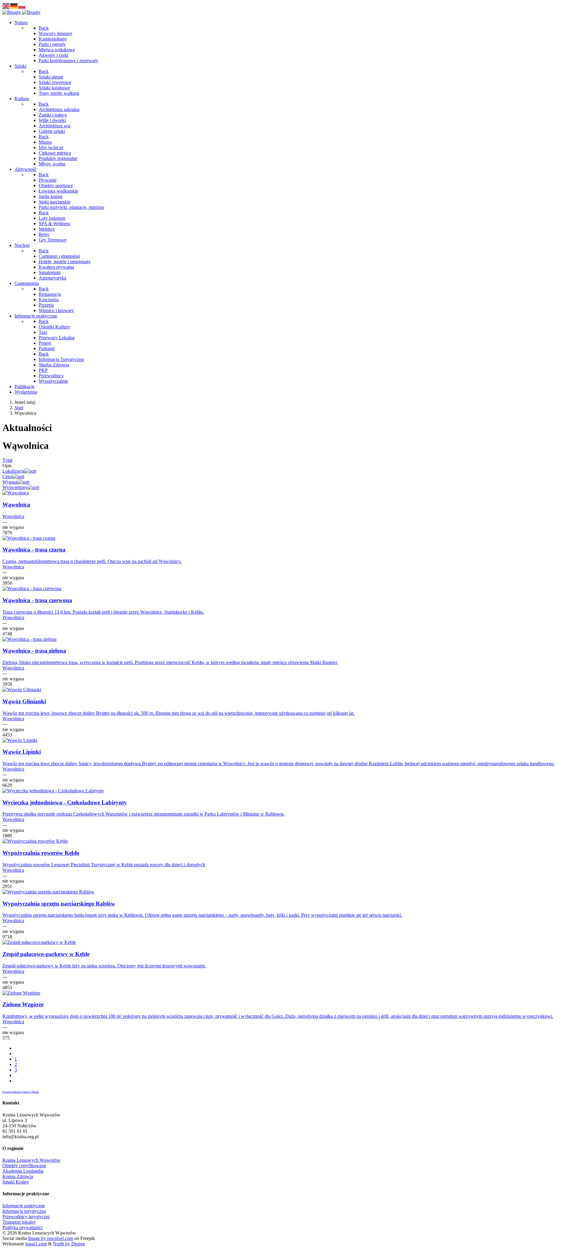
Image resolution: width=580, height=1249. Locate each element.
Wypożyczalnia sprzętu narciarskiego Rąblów (58, 903)
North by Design (69, 1243)
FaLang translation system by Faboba (20, 1092)
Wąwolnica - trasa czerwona (37, 600)
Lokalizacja (13, 471)
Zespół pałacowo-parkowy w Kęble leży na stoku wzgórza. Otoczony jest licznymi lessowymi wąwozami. (104, 965)
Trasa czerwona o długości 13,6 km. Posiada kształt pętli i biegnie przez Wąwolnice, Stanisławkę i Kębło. (103, 612)
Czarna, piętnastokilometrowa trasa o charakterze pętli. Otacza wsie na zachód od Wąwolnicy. (92, 561)
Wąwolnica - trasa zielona (34, 650)
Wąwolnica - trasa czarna (34, 549)
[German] (14, 5)
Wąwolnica (16, 504)
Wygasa (10, 481)
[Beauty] (21, 12)
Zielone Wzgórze (23, 1004)
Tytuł (7, 460)
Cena (7, 476)
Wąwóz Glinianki (24, 701)
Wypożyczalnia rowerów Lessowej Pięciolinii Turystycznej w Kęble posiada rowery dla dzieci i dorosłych (103, 864)
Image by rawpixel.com (50, 1238)
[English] (6, 5)
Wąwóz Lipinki (21, 752)
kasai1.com (36, 1243)
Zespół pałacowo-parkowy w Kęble (45, 954)
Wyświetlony (14, 487)
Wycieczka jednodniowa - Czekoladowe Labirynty (64, 802)
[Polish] (22, 5)
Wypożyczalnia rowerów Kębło (40, 853)
